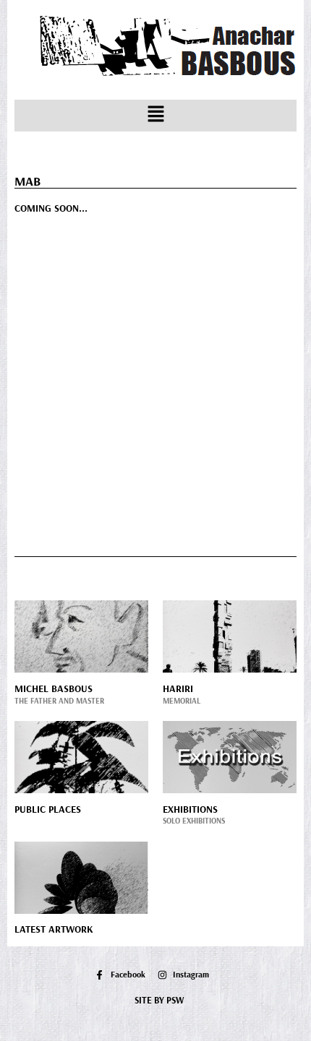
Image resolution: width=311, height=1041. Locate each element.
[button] (155, 115)
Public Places (47, 809)
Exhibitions (190, 809)
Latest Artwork (53, 929)
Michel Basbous (53, 688)
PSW (175, 1000)
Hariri (178, 688)
